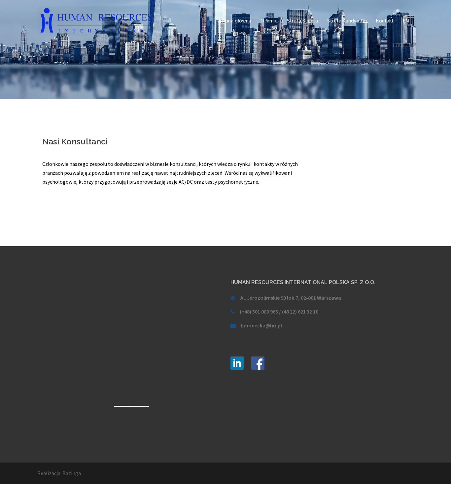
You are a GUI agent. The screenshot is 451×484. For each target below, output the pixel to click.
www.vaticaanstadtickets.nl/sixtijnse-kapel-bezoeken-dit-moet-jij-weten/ (138, 406)
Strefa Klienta (302, 20)
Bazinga (71, 473)
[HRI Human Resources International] (96, 20)
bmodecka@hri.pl (261, 325)
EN (406, 20)
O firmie (269, 20)
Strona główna (235, 20)
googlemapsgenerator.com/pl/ (122, 406)
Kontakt (385, 20)
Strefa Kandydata (347, 20)
